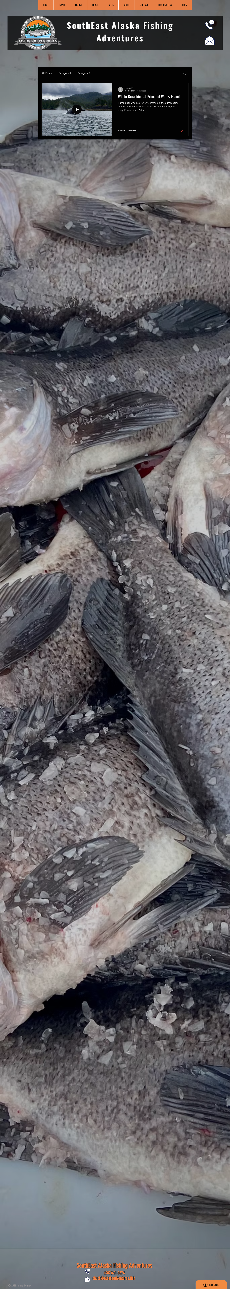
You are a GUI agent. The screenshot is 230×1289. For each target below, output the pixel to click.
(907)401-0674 (114, 1272)
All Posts (46, 73)
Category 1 (65, 73)
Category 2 (83, 73)
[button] (184, 74)
